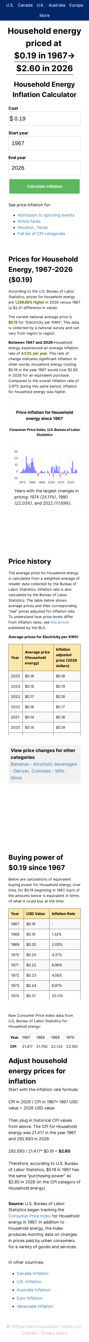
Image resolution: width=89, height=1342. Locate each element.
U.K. (40, 5)
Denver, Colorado (32, 771)
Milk (59, 771)
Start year (18, 133)
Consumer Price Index (29, 1216)
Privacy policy (54, 1332)
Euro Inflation (30, 1298)
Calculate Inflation (44, 186)
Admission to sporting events (46, 215)
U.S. (10, 5)
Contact (29, 1332)
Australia (57, 5)
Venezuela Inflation (35, 1306)
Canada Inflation (33, 1273)
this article (60, 622)
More (44, 15)
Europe (76, 5)
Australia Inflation (33, 1289)
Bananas (20, 764)
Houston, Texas (33, 227)
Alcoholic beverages (55, 764)
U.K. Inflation (29, 1281)
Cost (13, 108)
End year (17, 157)
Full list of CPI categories (41, 233)
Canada (25, 5)
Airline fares (29, 221)
